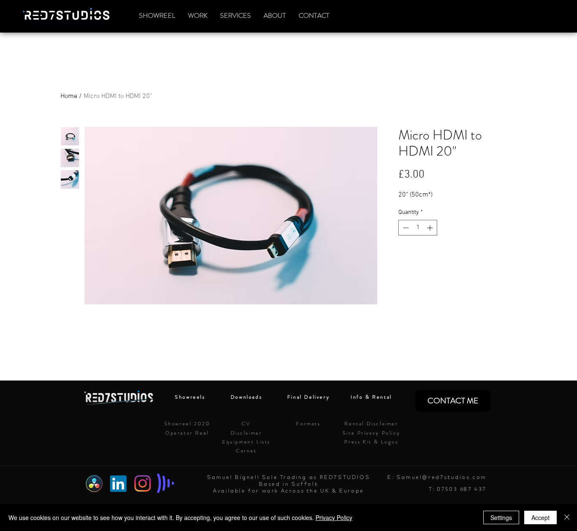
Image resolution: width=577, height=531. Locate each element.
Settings (501, 517)
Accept (540, 517)
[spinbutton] (417, 227)
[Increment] (430, 227)
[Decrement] (405, 227)
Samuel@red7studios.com (442, 477)
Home (68, 96)
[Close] (567, 517)
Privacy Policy (334, 517)
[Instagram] (142, 483)
